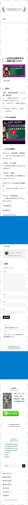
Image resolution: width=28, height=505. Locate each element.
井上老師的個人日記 (19, 401)
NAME (5, 294)
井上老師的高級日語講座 (11, 255)
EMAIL (5, 301)
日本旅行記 (7, 452)
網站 (4, 309)
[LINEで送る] (7, 81)
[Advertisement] (14, 40)
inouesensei (11, 252)
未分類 (18, 255)
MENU (4, 19)
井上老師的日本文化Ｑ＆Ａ (11, 448)
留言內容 (5, 271)
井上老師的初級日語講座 (10, 446)
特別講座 (6, 456)
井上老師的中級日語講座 (10, 444)
